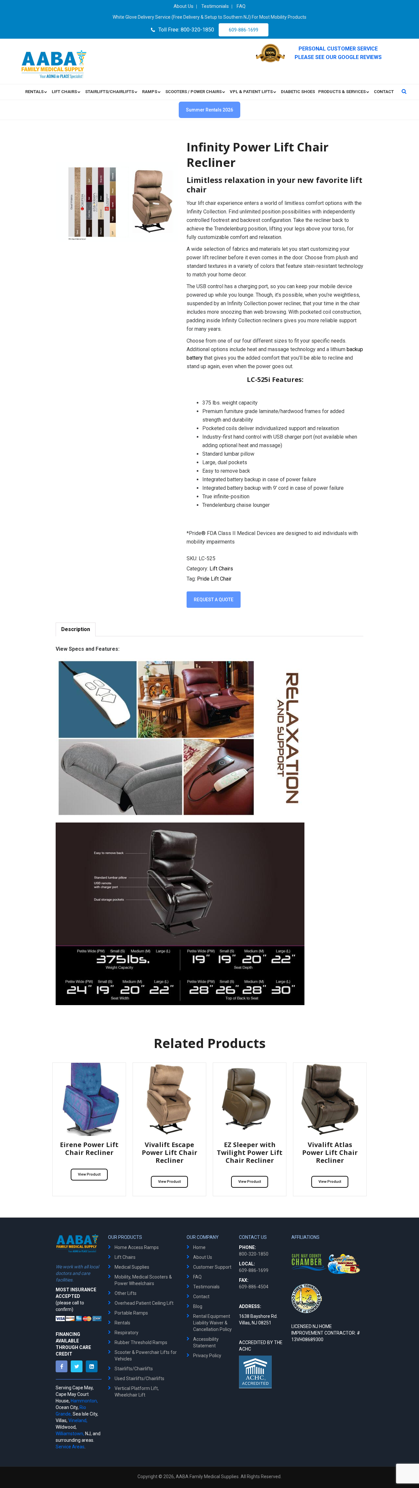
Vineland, (77, 1420)
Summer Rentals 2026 (209, 109)
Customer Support (212, 1267)
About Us (202, 1257)
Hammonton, (84, 1400)
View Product (89, 1174)
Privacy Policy (207, 1355)
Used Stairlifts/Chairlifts (139, 1378)
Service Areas (70, 1446)
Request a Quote (213, 599)
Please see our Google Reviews (338, 57)
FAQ (197, 1277)
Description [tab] (75, 629)
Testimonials (206, 1286)
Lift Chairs (221, 568)
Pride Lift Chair (214, 579)
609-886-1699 (243, 29)
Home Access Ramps (137, 1247)
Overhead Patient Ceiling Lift (144, 1303)
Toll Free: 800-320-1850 (186, 30)
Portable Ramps (131, 1313)
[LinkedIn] (93, 1366)
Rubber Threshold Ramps (141, 1342)
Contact (201, 1296)
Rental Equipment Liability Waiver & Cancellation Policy (212, 1323)
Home (199, 1247)
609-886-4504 (253, 1286)
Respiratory (126, 1332)
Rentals (122, 1322)
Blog (197, 1306)
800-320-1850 (253, 1254)
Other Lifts (126, 1293)
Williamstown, (70, 1433)
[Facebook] (63, 1366)
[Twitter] (78, 1366)
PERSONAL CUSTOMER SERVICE (338, 49)
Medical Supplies (132, 1267)
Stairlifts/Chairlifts (134, 1368)
